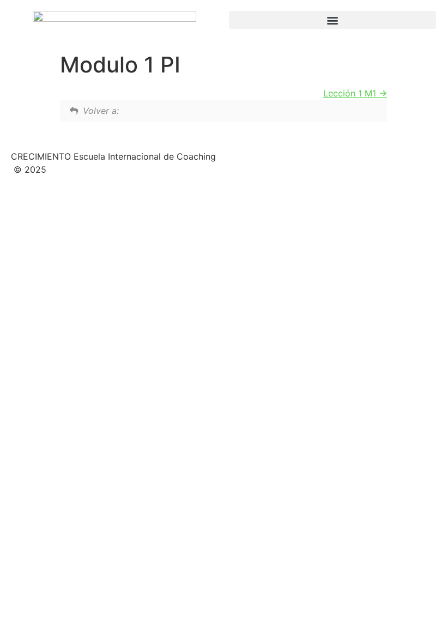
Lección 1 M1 (351, 93)
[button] (332, 20)
